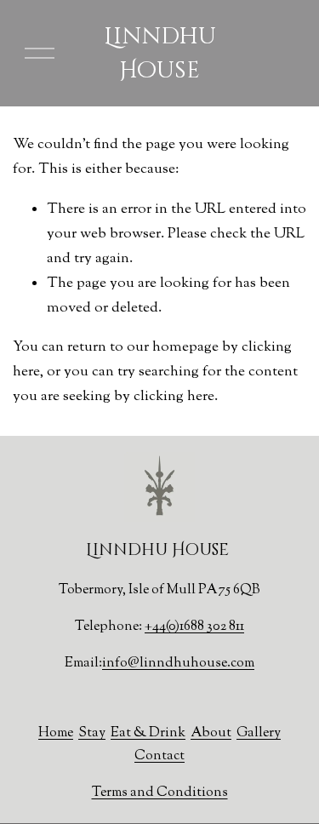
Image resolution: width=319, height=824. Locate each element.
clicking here (174, 396)
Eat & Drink (148, 733)
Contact (159, 756)
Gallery (258, 733)
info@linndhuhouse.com (178, 663)
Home (55, 733)
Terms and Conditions (160, 793)
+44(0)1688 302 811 (194, 627)
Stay (91, 733)
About (211, 733)
